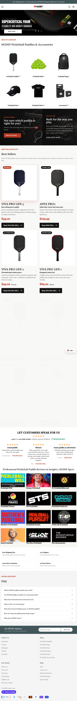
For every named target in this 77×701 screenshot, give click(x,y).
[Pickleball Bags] (64, 62)
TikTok (3, 651)
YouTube (4, 654)
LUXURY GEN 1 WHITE (55, 402)
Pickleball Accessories (47, 657)
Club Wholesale (45, 676)
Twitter (3, 645)
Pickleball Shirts (38, 105)
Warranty (4, 673)
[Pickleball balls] (38, 62)
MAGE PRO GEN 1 (52, 336)
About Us (4, 667)
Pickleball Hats (13, 105)
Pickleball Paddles (13, 76)
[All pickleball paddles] (13, 62)
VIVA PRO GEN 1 (51, 269)
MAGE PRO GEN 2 (13, 402)
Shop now (11, 31)
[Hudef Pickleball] (38, 7)
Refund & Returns (46, 673)
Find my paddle (12, 135)
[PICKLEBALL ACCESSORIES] (64, 91)
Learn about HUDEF (54, 137)
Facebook (4, 641)
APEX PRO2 (47, 204)
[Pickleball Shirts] (38, 91)
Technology (5, 676)
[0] (73, 7)
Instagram (4, 648)
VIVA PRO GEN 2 (12, 269)
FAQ (41, 667)
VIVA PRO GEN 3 (12, 204)
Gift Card (4, 670)
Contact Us (43, 670)
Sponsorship (44, 679)
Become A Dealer (7, 683)
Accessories (63, 105)
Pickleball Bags (63, 76)
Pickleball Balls (38, 76)
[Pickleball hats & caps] (13, 91)
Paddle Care (5, 679)
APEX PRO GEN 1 (12, 336)
